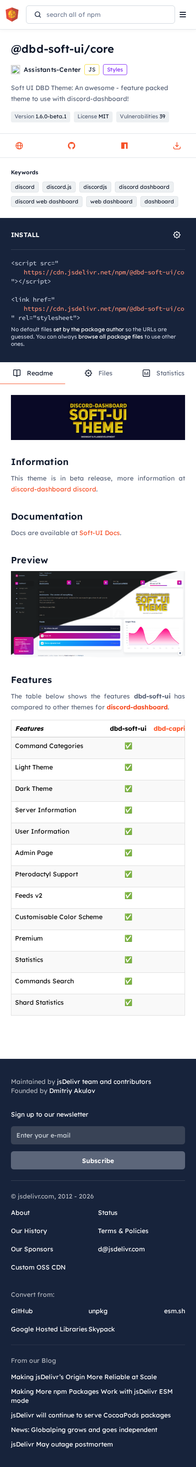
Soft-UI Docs (99, 533)
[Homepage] (19, 145)
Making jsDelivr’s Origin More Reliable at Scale (84, 1377)
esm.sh (174, 1311)
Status (108, 1213)
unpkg (98, 1311)
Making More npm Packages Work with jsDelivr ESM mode (92, 1396)
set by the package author (88, 329)
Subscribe (98, 1161)
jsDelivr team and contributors (104, 1081)
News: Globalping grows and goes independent (84, 1430)
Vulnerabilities (142, 116)
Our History (29, 1231)
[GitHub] (71, 145)
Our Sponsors (32, 1249)
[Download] (177, 145)
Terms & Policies (123, 1231)
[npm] (124, 145)
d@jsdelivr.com (121, 1249)
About (20, 1213)
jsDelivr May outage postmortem (62, 1444)
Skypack (101, 1329)
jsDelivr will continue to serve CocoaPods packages (91, 1415)
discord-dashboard (137, 707)
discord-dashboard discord (53, 489)
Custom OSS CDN (38, 1267)
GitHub (22, 1311)
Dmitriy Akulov (72, 1091)
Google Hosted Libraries (49, 1329)
